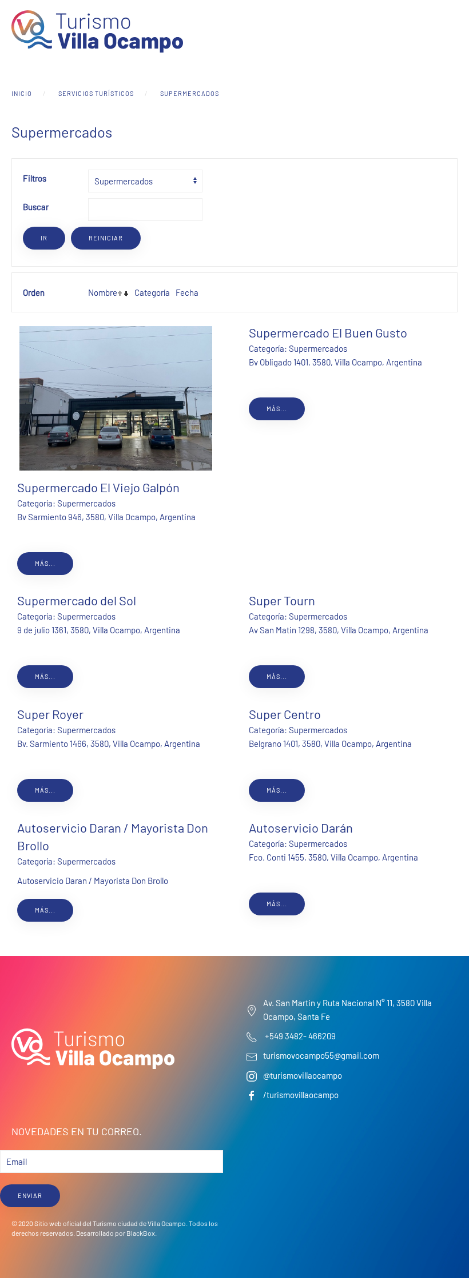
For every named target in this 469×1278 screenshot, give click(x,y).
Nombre (102, 292)
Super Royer (50, 713)
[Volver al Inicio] (97, 31)
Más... (45, 563)
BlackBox (140, 1233)
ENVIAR (30, 1195)
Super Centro (285, 713)
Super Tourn (282, 600)
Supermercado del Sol (76, 600)
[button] (452, 31)
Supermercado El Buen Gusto (328, 332)
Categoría (152, 292)
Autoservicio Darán (301, 827)
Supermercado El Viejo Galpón (98, 487)
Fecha (187, 292)
